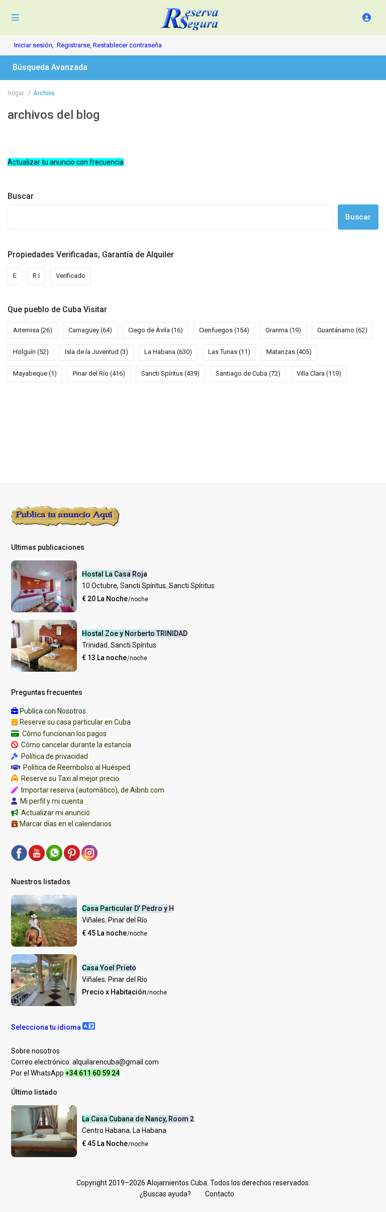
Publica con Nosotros (53, 711)
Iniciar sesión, (34, 45)
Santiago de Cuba (248, 373)
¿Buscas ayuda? (165, 1194)
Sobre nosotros (35, 1051)
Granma (283, 330)
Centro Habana (106, 1130)
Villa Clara (319, 373)
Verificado (70, 275)
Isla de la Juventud (96, 351)
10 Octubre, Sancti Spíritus (124, 586)
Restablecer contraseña (127, 45)
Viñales (93, 920)
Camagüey (90, 330)
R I (36, 275)
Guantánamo (342, 330)
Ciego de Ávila (155, 330)
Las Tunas (229, 351)
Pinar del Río (99, 373)
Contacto (219, 1194)
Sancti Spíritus (170, 373)
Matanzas (289, 351)
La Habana (168, 351)
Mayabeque (35, 373)
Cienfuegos (224, 330)
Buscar (21, 196)
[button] (53, 1027)
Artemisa (32, 330)
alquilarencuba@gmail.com (115, 1062)
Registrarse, (75, 45)
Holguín (31, 351)
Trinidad (95, 645)
